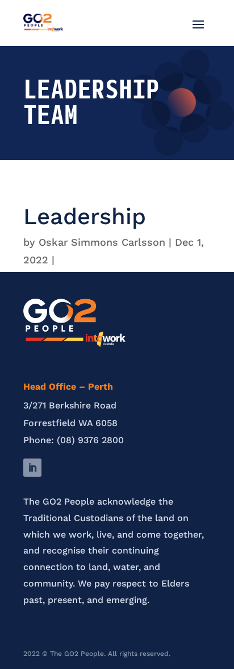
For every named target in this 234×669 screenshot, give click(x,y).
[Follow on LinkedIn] (32, 468)
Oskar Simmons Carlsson (102, 242)
